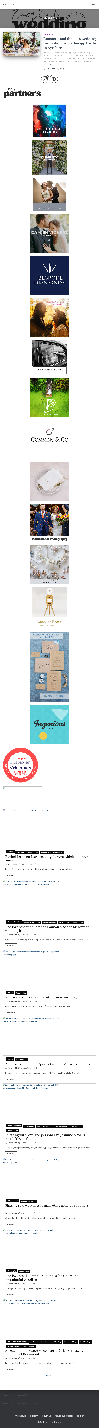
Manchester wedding (44, 1126)
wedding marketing (28, 1201)
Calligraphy (12, 1271)
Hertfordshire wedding (39, 1342)
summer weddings (14, 1346)
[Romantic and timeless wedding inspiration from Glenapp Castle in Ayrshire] (21, 44)
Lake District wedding (32, 922)
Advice (10, 992)
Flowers (10, 851)
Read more (48, 64)
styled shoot (48, 34)
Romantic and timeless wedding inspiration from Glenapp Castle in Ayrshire (69, 43)
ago (61, 68)
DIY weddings (29, 1126)
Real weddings (64, 922)
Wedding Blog (20, 1416)
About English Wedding (64, 1416)
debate (10, 1059)
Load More (50, 1375)
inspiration (20, 852)
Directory (34, 1416)
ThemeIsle (57, 1422)
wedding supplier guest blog (51, 852)
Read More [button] (11, 875)
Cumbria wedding (14, 922)
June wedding (56, 1342)
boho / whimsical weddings (17, 1341)
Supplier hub (46, 1416)
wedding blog (33, 852)
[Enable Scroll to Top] (94, 1423)
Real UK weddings (49, 922)
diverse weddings (14, 1126)
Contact (80, 1416)
